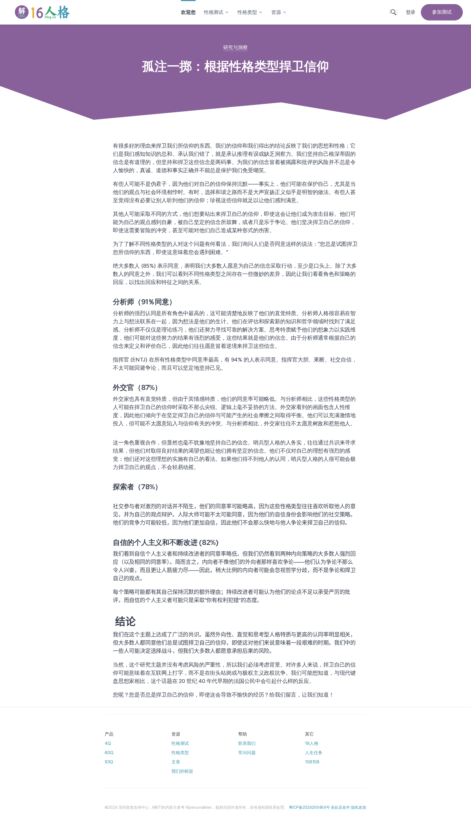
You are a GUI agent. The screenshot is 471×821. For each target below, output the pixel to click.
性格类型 (180, 752)
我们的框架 (182, 771)
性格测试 (180, 743)
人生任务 (313, 752)
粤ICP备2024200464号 (309, 807)
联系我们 (247, 743)
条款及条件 (340, 807)
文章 (175, 762)
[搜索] (393, 12)
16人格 (311, 743)
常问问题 (247, 752)
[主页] (43, 12)
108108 (312, 762)
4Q (108, 743)
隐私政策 (358, 807)
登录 (411, 12)
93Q (109, 762)
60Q (109, 752)
